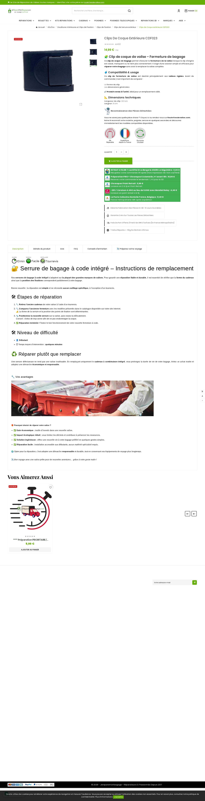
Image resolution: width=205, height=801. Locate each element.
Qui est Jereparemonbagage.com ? (72, 594)
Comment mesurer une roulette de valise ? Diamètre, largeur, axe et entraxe (76, 676)
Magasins (60, 770)
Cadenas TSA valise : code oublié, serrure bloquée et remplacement (74, 642)
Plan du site (61, 766)
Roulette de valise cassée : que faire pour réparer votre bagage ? (75, 621)
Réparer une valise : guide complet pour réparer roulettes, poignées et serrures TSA (78, 683)
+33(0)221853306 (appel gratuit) (26, 603)
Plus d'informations (104, 797)
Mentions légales (63, 585)
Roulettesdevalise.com (179, 117)
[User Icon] (178, 10)
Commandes (110, 585)
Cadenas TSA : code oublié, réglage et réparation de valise (73, 704)
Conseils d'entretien (97, 248)
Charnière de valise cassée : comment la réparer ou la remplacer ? (75, 724)
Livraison (60, 581)
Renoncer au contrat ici (66, 602)
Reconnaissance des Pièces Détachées (130, 110)
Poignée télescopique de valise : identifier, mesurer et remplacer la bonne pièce (75, 649)
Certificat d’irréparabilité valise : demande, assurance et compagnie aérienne (75, 656)
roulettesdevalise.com (94, 2)
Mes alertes (109, 602)
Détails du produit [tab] (42, 248)
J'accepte (118, 797)
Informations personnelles (116, 581)
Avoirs (107, 590)
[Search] (129, 10)
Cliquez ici (144, 117)
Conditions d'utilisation (66, 590)
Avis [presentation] (62, 248)
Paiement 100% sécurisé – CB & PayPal (73, 598)
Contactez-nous (18, 599)
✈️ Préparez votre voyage (129, 248)
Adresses (108, 594)
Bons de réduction (112, 598)
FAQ (76, 248)
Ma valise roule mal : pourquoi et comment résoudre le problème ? (75, 614)
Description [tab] (18, 248)
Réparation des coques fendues (70, 737)
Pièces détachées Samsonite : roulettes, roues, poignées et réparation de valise (78, 635)
